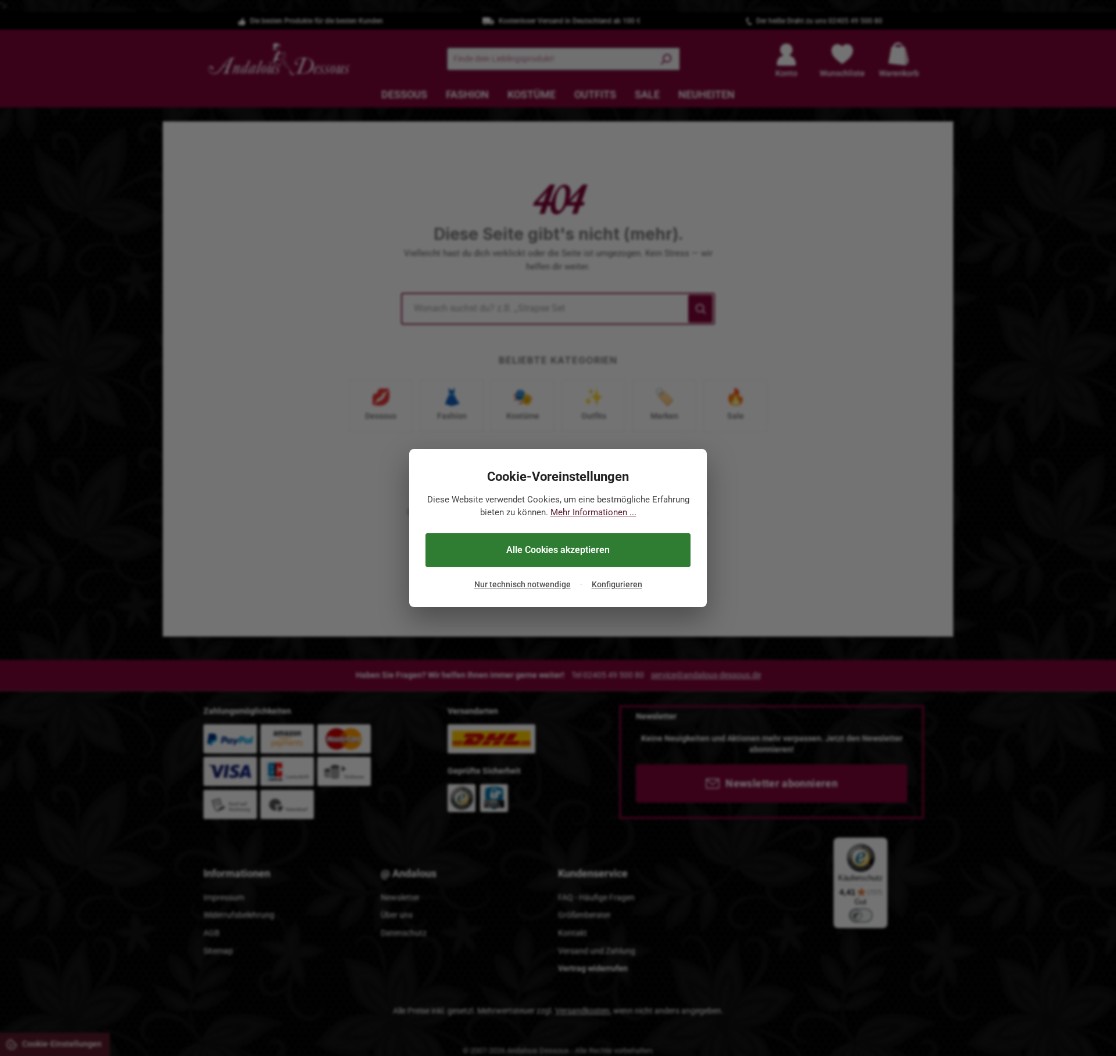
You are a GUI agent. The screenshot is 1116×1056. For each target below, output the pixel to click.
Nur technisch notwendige (522, 585)
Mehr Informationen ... (593, 513)
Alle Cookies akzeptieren (558, 549)
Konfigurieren (617, 585)
